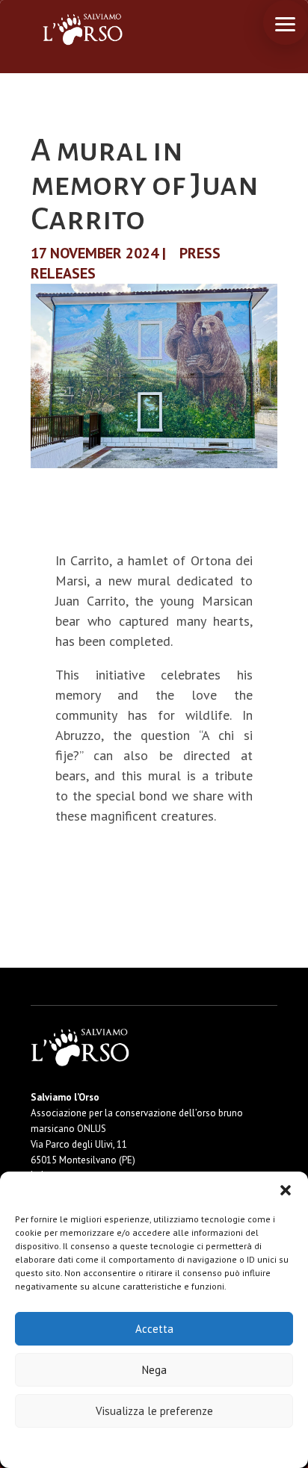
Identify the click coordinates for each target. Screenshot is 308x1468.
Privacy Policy (191, 1446)
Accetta (154, 1329)
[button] (285, 1190)
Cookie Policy (108, 1446)
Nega (154, 1370)
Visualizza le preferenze (154, 1411)
